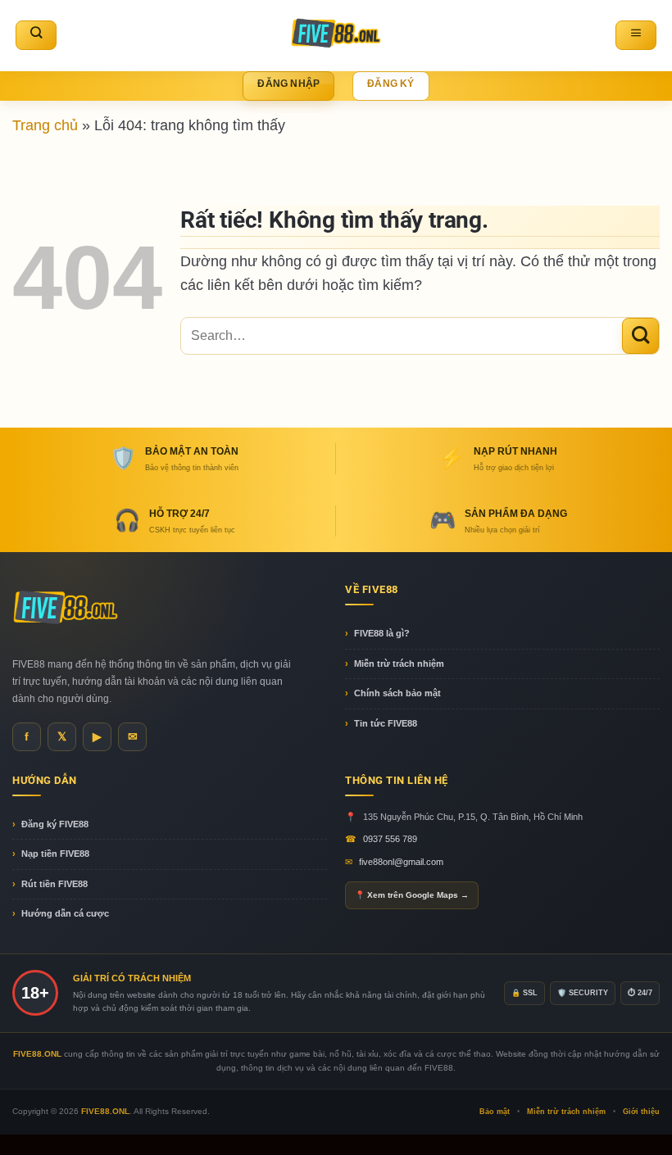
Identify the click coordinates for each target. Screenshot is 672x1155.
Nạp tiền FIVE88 (55, 853)
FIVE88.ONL (105, 1111)
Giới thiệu (641, 1111)
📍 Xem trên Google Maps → (412, 894)
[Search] (36, 35)
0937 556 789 (390, 839)
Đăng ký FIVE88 (55, 824)
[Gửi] (640, 336)
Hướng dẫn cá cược (65, 913)
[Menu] (635, 35)
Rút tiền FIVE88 (54, 884)
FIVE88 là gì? (382, 633)
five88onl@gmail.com (401, 862)
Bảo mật (494, 1111)
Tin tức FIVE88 (385, 723)
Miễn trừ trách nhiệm (399, 663)
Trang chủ (45, 125)
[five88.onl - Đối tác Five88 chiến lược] (336, 35)
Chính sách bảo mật (397, 693)
